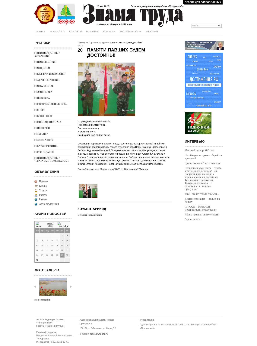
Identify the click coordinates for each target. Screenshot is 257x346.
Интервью (43, 128)
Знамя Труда (44, 14)
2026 (50, 226)
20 (52, 250)
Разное (43, 199)
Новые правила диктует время (202, 214)
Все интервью (192, 219)
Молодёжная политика (52, 104)
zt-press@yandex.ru (97, 334)
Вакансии (109, 31)
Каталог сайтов (47, 146)
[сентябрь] (63, 225)
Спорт (41, 110)
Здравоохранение (48, 80)
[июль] (39, 225)
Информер (152, 31)
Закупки (42, 134)
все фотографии (42, 299)
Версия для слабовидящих (203, 2)
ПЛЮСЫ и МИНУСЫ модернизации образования (200, 208)
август (50, 223)
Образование (45, 86)
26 (47, 255)
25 (42, 255)
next (70, 287)
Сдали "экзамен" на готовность (202, 163)
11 (42, 245)
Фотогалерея (45, 140)
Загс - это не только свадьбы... (202, 194)
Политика (43, 98)
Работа (43, 194)
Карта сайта (57, 31)
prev (35, 287)
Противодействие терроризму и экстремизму (51, 159)
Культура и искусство (51, 74)
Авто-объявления (49, 203)
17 (37, 250)
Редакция (92, 31)
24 (37, 255)
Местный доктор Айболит (199, 150)
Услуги (43, 190)
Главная (39, 31)
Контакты (75, 31)
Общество (43, 68)
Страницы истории (49, 122)
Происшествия (46, 62)
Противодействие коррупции (47, 54)
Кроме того (44, 116)
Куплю (43, 185)
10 (37, 245)
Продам (43, 181)
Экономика (44, 92)
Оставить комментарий (90, 215)
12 (47, 245)
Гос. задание (45, 152)
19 (47, 250)
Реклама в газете (130, 31)
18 (42, 250)
